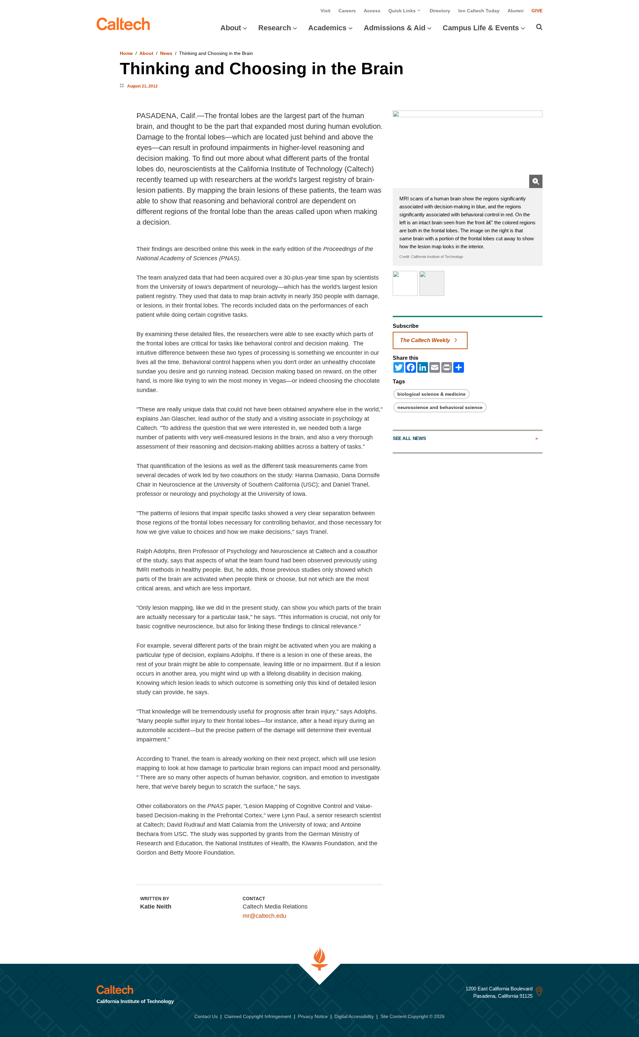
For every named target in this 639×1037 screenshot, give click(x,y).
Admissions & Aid (394, 28)
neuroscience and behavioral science (440, 407)
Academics (327, 28)
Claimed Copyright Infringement (257, 1016)
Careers (347, 10)
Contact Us (206, 1016)
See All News (409, 438)
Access (372, 10)
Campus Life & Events (481, 28)
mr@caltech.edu (264, 916)
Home (126, 53)
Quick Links (402, 10)
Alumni (516, 10)
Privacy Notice (313, 1016)
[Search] (539, 27)
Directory (440, 10)
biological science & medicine (431, 394)
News (166, 53)
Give (537, 10)
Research (274, 28)
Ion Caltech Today (479, 10)
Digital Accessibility (354, 1016)
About (230, 28)
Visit (325, 10)
